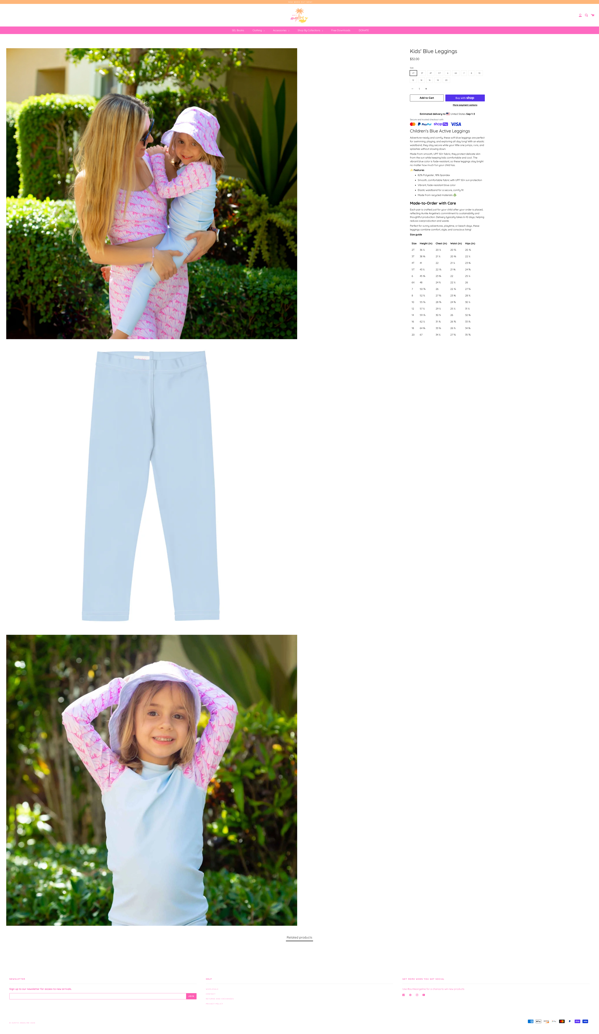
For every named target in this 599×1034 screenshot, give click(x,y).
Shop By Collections (309, 30)
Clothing (258, 30)
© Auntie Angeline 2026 (22, 1023)
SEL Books (238, 30)
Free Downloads (340, 30)
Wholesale (212, 989)
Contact (211, 994)
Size (412, 68)
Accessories (280, 30)
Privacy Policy (214, 1004)
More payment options (465, 105)
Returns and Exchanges (220, 999)
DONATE (364, 30)
